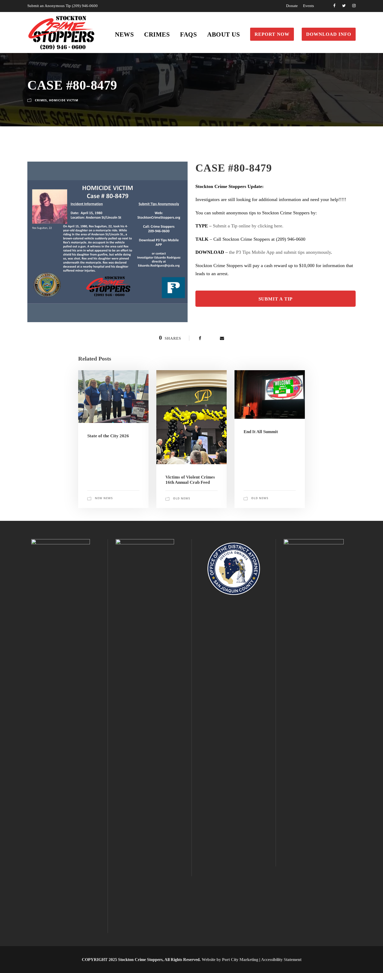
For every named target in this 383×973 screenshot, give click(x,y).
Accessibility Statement (281, 959)
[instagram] (354, 6)
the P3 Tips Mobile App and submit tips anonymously (280, 252)
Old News (181, 498)
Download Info (328, 34)
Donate (292, 6)
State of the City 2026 (108, 435)
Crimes (157, 34)
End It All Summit (261, 431)
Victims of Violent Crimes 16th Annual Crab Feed (190, 480)
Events (308, 6)
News (124, 34)
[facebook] (334, 6)
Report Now (272, 34)
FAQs (188, 34)
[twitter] (344, 6)
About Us (223, 34)
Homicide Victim (63, 100)
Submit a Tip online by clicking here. (248, 225)
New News (104, 498)
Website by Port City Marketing (230, 959)
